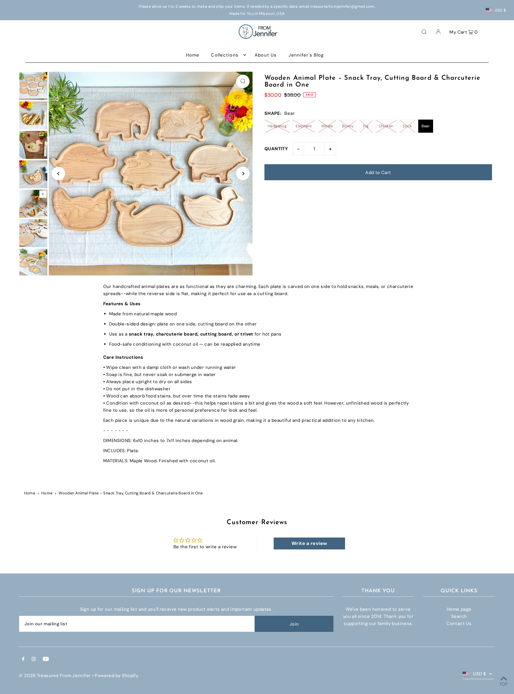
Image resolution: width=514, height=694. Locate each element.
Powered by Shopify (116, 676)
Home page (459, 609)
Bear (425, 126)
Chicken (386, 126)
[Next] (243, 173)
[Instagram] (34, 659)
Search (459, 616)
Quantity (276, 149)
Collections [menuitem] (224, 55)
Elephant (304, 126)
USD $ (500, 10)
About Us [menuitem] (266, 55)
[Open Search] (424, 31)
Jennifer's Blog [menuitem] (306, 55)
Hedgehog (277, 126)
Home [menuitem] (193, 55)
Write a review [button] (309, 543)
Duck (407, 126)
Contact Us (458, 623)
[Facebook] (23, 659)
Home (29, 493)
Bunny (347, 126)
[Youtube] (46, 659)
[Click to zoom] (243, 81)
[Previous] (58, 173)
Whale (327, 126)
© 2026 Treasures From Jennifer (55, 676)
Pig (366, 126)
